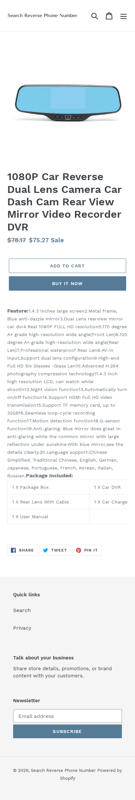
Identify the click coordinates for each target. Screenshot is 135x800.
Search (22, 610)
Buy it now (67, 283)
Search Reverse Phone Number (63, 770)
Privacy (22, 628)
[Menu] (123, 16)
